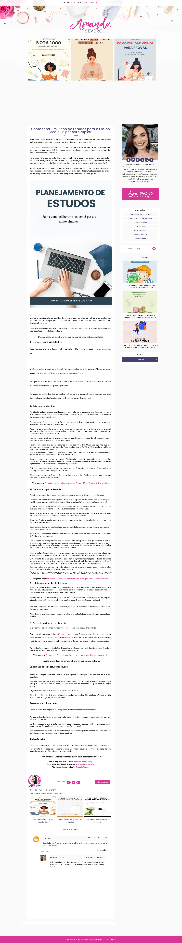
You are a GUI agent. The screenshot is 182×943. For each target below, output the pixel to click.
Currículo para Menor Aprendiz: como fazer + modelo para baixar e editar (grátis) (140, 346)
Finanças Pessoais (141, 234)
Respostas (45, 851)
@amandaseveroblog (83, 761)
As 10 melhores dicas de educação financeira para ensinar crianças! (140, 286)
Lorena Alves (111, 939)
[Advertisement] (91, 102)
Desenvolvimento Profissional (140, 218)
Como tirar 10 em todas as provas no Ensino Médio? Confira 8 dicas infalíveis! (77, 483)
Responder (101, 850)
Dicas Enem (51, 790)
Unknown (47, 838)
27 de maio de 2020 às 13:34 (95, 857)
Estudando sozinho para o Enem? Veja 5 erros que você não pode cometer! (77, 578)
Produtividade (140, 239)
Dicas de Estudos (37, 790)
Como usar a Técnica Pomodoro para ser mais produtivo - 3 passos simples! (77, 655)
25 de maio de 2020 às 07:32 (97, 838)
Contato (81, 3)
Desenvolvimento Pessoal (140, 214)
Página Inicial (66, 3)
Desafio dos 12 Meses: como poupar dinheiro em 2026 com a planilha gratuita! (140, 316)
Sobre (92, 3)
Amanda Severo (82, 767)
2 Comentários (102, 782)
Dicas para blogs (140, 230)
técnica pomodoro (66, 634)
